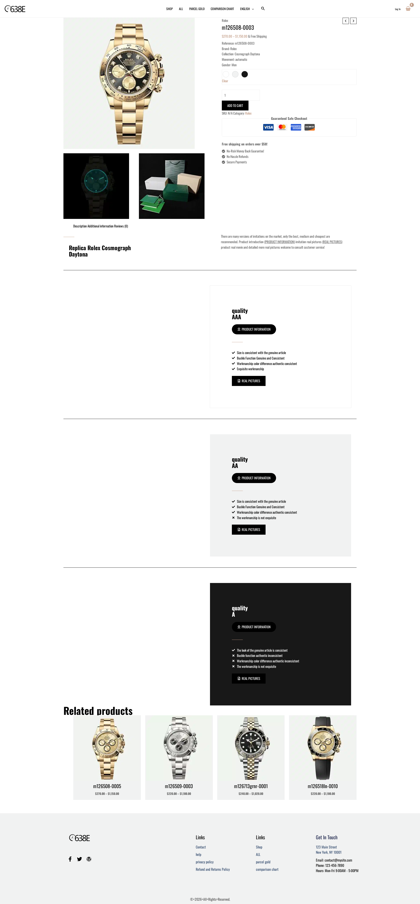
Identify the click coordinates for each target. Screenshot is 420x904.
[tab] (80, 226)
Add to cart (235, 105)
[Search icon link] (263, 9)
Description (80, 225)
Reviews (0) (121, 225)
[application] (252, 8)
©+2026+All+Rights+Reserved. (210, 899)
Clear (225, 80)
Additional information (101, 225)
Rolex (225, 20)
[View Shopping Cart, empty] (408, 9)
